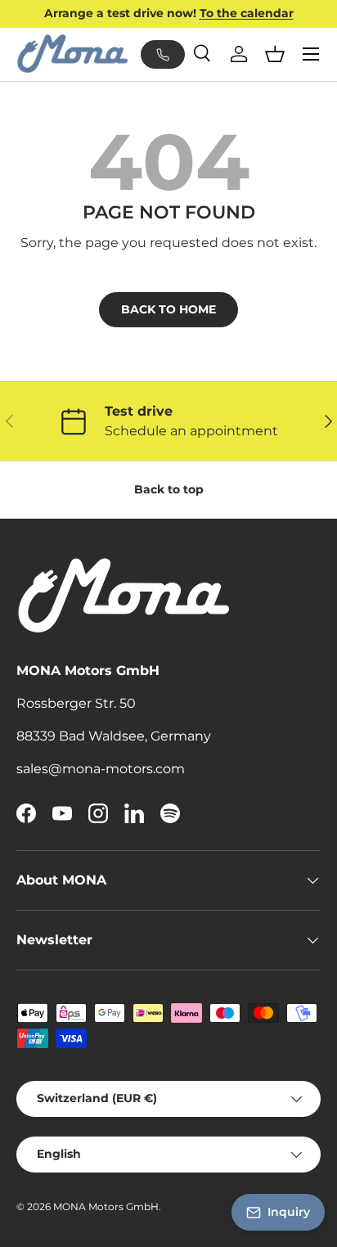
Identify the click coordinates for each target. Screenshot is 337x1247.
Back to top (169, 489)
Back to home (168, 309)
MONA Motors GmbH (106, 1206)
